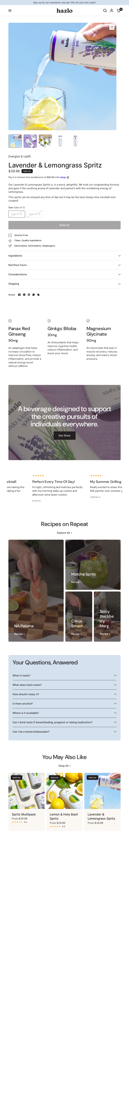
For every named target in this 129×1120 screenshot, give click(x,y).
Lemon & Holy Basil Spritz (64, 816)
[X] (24, 295)
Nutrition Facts (17, 265)
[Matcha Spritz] (93, 565)
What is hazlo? (21, 675)
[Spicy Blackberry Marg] (107, 617)
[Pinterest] (29, 295)
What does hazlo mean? (27, 684)
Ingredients (15, 255)
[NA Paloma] (36, 591)
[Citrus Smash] (78, 617)
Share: (11, 295)
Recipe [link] (18, 634)
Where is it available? (26, 713)
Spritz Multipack (24, 814)
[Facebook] (19, 295)
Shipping (13, 283)
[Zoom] (111, 27)
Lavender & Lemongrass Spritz (101, 816)
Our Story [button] (65, 435)
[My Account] (111, 10)
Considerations (17, 274)
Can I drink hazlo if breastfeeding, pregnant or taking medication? (52, 722)
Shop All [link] (63, 765)
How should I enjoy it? (26, 694)
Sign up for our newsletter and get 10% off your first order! (64, 2)
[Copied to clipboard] (38, 295)
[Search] (105, 10)
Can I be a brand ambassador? (31, 731)
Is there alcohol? (23, 703)
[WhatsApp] (34, 295)
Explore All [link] (63, 533)
